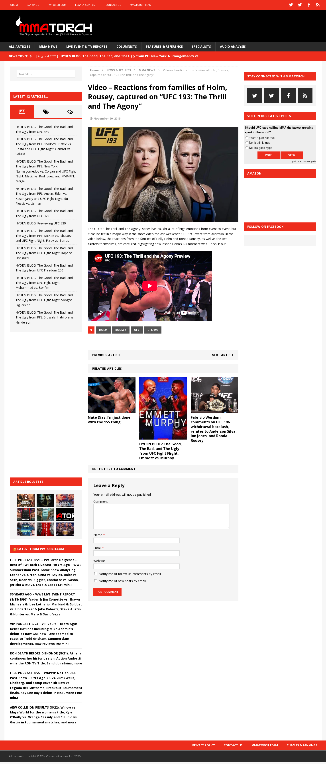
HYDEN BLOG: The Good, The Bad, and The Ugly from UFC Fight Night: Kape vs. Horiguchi (44, 253)
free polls (311, 161)
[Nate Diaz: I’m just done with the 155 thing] (112, 410)
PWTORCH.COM (57, 4)
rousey (120, 330)
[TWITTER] (291, 5)
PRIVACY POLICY (203, 745)
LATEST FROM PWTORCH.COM (40, 549)
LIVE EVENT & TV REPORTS (86, 46)
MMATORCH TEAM (140, 4)
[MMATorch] (54, 26)
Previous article (106, 355)
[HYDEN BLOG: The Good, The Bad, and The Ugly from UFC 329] (45, 514)
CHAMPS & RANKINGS (302, 745)
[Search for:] (46, 74)
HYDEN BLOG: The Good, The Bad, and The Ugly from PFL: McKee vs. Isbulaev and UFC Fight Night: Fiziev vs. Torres (44, 236)
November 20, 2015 (107, 118)
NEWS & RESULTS (118, 70)
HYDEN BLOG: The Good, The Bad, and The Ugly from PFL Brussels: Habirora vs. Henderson (45, 317)
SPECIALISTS (201, 46)
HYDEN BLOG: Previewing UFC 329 (41, 223)
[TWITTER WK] (300, 5)
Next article (223, 355)
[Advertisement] (43, 403)
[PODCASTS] (318, 5)
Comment (100, 501)
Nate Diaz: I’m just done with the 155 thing (109, 419)
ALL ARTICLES (19, 46)
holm (103, 330)
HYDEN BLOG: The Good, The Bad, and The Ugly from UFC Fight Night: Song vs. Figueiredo (44, 300)
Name (98, 535)
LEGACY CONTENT (86, 4)
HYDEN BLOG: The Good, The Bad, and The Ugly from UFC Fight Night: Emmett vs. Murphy (160, 451)
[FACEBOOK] (309, 5)
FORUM (13, 4)
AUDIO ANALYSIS (233, 46)
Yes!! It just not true (262, 137)
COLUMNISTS (126, 46)
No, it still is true (259, 142)
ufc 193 (152, 330)
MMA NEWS (48, 46)
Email (97, 548)
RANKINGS (33, 4)
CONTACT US (113, 4)
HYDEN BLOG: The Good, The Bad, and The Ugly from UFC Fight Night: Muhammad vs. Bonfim (44, 283)
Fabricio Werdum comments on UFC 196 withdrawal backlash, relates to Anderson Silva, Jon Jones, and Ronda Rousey (214, 429)
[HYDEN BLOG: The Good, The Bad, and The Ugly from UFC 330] (26, 500)
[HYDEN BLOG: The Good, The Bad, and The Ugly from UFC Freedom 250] (65, 529)
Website (99, 561)
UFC (136, 330)
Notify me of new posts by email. (122, 581)
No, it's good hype (260, 147)
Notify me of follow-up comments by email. (130, 574)
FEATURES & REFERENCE (164, 46)
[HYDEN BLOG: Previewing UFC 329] (65, 514)
